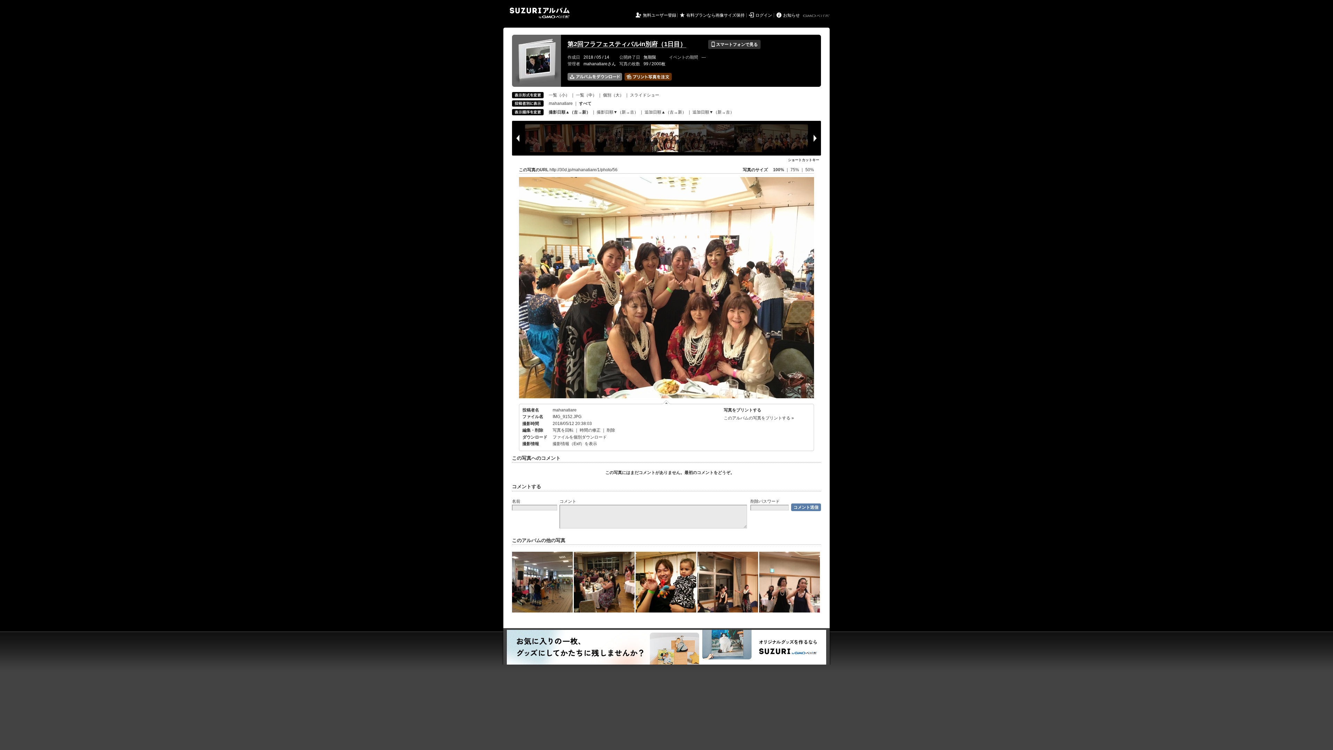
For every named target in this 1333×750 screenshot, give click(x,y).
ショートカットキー (803, 160)
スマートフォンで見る (734, 44)
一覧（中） (586, 95)
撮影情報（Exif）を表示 (575, 443)
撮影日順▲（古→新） (569, 112)
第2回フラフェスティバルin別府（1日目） (627, 44)
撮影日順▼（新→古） (617, 112)
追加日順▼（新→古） (713, 112)
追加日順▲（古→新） (665, 112)
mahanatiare (561, 103)
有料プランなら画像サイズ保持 (715, 15)
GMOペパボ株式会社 (817, 15)
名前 (516, 501)
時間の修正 (590, 430)
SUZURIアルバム (539, 13)
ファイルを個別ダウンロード (580, 437)
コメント (568, 501)
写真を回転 (563, 430)
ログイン (763, 15)
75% (795, 169)
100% (778, 169)
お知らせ (791, 15)
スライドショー (644, 95)
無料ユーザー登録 (659, 15)
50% (809, 169)
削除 (611, 430)
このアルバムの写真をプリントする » (759, 418)
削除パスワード (765, 501)
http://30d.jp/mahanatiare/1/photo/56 (584, 169)
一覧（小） (559, 95)
